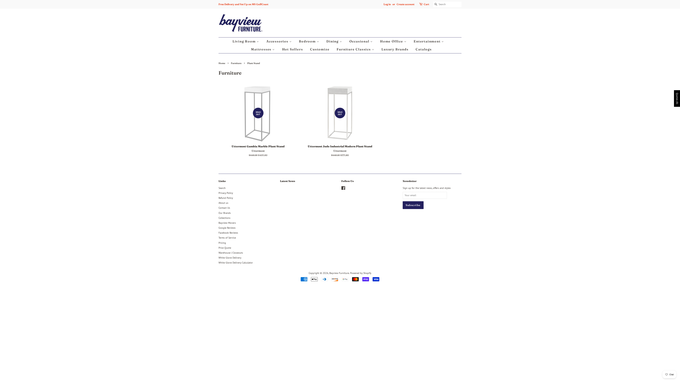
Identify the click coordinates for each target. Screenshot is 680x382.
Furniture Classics (354, 49)
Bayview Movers (227, 222)
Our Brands (225, 213)
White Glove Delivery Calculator (236, 262)
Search (222, 188)
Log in (387, 4)
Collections (224, 217)
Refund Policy (226, 197)
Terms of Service (227, 237)
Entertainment (427, 41)
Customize (319, 49)
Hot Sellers (292, 49)
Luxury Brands (394, 49)
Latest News (287, 181)
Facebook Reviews (228, 232)
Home (222, 63)
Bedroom (308, 41)
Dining (333, 41)
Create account (405, 4)
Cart (426, 4)
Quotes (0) (677, 98)
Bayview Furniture (339, 273)
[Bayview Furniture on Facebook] (343, 188)
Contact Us (224, 207)
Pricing (222, 242)
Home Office (392, 41)
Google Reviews (227, 227)
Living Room (245, 41)
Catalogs (424, 49)
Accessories (277, 41)
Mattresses (261, 49)
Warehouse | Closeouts (231, 252)
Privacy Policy (226, 193)
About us (223, 202)
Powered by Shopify (360, 273)
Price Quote (225, 247)
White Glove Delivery (230, 257)
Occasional (359, 41)
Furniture (236, 63)
